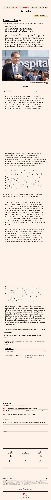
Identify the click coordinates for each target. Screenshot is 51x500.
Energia (16, 23)
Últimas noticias (40, 23)
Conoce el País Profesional (25, 468)
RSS (22, 489)
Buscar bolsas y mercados (9, 428)
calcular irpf (10, 453)
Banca (4, 23)
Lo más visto (6, 419)
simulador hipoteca (25, 453)
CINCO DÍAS (25, 86)
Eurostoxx (9, 434)
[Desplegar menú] (4, 11)
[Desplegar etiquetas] (45, 351)
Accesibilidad (39, 488)
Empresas (7, 351)
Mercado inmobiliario (29, 23)
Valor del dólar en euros (44, 7)
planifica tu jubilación (10, 458)
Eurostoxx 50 (32, 7)
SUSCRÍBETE (37, 15)
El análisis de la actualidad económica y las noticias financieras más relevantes (21, 329)
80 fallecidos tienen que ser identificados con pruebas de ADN (22, 335)
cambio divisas (25, 458)
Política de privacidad (33, 488)
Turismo (34, 23)
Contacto (10, 488)
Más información (8, 357)
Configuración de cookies (26, 488)
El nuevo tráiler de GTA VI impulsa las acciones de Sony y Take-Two (20, 414)
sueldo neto (40, 453)
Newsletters (25, 489)
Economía (12, 351)
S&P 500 (12, 7)
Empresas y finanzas (12, 20)
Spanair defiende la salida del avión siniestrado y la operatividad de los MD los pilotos (24, 342)
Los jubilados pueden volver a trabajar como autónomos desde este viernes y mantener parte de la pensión (24, 422)
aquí (31, 357)
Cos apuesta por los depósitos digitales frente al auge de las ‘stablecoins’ (21, 408)
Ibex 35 (5, 7)
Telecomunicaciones (10, 23)
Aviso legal (14, 488)
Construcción (21, 23)
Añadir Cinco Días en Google (42, 91)
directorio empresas (40, 458)
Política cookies (18, 488)
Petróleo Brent (22, 7)
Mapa (20, 489)
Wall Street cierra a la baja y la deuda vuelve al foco (17, 405)
